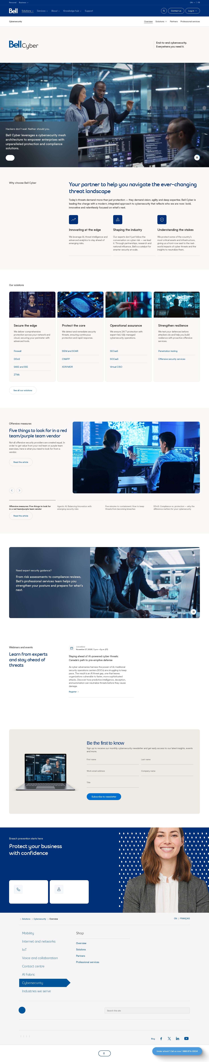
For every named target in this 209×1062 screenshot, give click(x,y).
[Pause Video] (197, 157)
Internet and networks (38, 941)
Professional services (190, 21)
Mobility (28, 933)
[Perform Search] (186, 1008)
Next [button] (19, 490)
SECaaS (114, 351)
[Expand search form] (164, 11)
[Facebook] (162, 1038)
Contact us (176, 11)
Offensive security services (171, 359)
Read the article (21, 462)
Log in (191, 11)
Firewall (17, 351)
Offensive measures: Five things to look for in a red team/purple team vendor (30, 507)
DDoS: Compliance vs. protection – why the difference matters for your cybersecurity (174, 507)
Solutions (26, 918)
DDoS (17, 359)
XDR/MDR (67, 366)
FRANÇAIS (185, 918)
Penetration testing (167, 351)
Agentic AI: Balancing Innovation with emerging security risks (74, 507)
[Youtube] (186, 1038)
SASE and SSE (21, 366)
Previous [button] (12, 490)
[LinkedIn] (178, 1038)
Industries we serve (36, 991)
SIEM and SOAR (70, 351)
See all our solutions (23, 390)
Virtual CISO (116, 366)
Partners (174, 21)
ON (176, 918)
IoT (24, 950)
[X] (170, 1038)
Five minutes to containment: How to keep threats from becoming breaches (124, 507)
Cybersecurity (40, 918)
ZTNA (16, 374)
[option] (38, 444)
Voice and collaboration (40, 958)
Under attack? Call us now (177, 1051)
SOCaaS (114, 359)
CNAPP (66, 359)
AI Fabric (28, 974)
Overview (148, 21)
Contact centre (33, 966)
